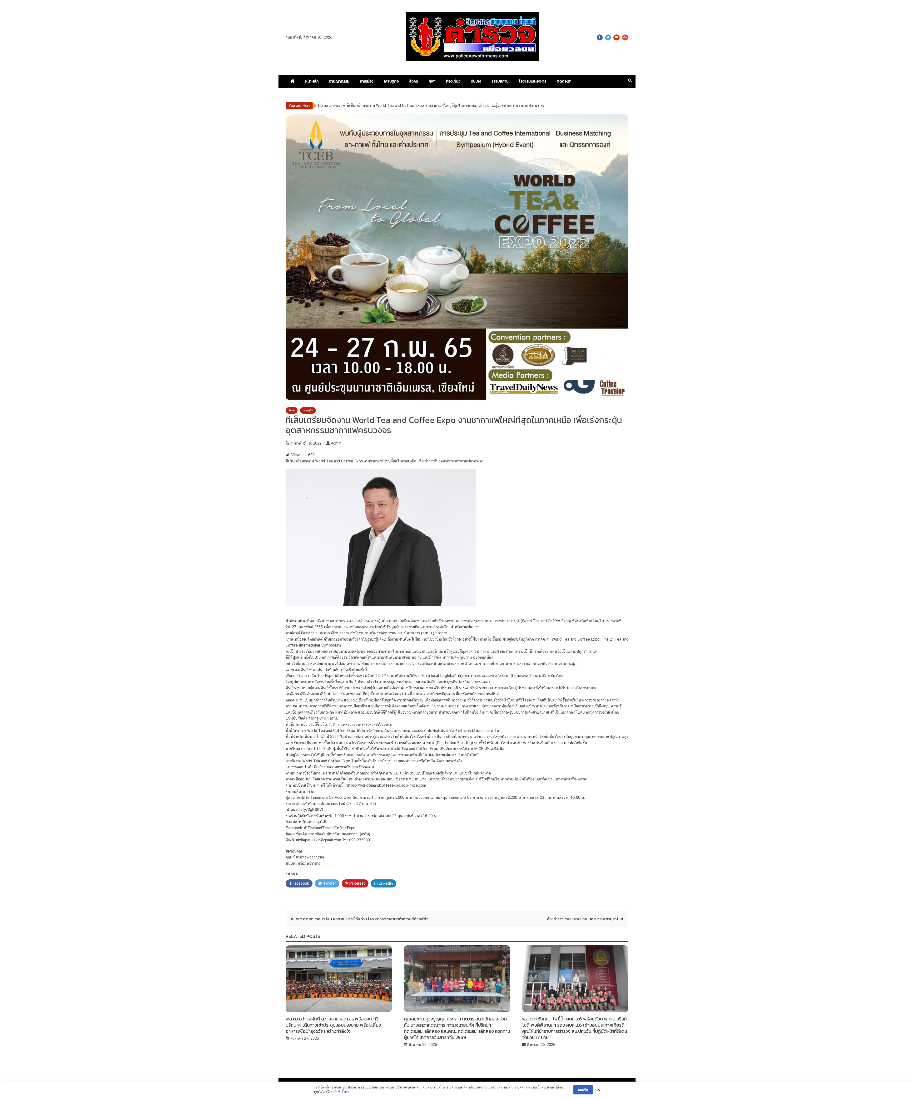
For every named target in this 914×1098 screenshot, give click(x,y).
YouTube (616, 37)
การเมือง (366, 81)
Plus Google (625, 37)
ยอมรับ (583, 1090)
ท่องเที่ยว (453, 81)
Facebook (600, 37)
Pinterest (356, 883)
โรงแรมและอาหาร (532, 81)
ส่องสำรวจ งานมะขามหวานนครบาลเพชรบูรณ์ (582, 919)
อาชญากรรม (339, 81)
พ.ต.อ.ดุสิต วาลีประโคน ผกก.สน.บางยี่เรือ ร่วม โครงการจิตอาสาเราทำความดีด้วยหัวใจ (362, 919)
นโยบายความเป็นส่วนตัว (485, 1087)
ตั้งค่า (345, 1092)
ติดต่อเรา (564, 81)
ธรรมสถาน (500, 81)
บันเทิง (476, 81)
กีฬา (432, 81)
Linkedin (385, 883)
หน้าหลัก (312, 81)
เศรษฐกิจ (391, 81)
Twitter (608, 37)
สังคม (413, 81)
